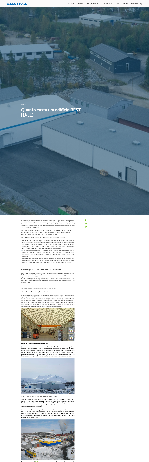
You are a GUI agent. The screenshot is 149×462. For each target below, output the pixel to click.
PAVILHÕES (71, 4)
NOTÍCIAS (117, 4)
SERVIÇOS (81, 4)
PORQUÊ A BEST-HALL (93, 4)
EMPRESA (126, 4)
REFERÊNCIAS (108, 4)
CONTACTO (134, 4)
